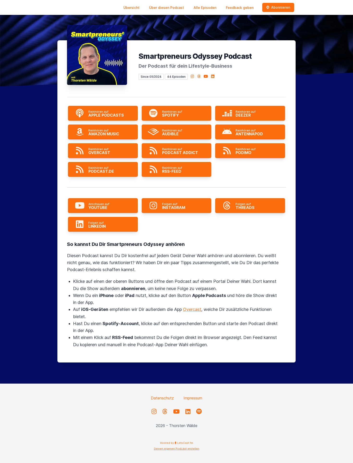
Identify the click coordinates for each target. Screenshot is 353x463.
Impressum (192, 398)
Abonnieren (280, 7)
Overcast (192, 309)
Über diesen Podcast (166, 8)
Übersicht (131, 8)
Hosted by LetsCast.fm (176, 443)
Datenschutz (162, 398)
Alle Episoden (205, 8)
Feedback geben (240, 8)
